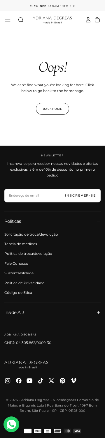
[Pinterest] (62, 380)
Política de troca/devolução (28, 253)
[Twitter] (51, 380)
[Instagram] (7, 380)
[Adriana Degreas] (26, 365)
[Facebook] (18, 380)
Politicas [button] (12, 221)
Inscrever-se (80, 195)
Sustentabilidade (19, 273)
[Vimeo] (73, 380)
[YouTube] (29, 380)
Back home (52, 108)
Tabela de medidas (20, 244)
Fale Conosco (16, 263)
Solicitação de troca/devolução (31, 234)
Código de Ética (18, 292)
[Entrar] (88, 20)
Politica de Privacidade (24, 283)
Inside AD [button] (14, 312)
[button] (7, 20)
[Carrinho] (97, 20)
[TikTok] (40, 380)
